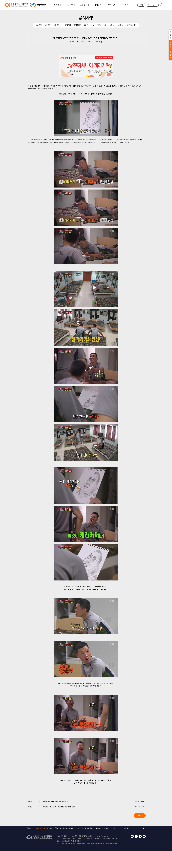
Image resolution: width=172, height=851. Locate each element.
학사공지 (48, 25)
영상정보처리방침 (52, 828)
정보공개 (29, 828)
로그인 (141, 5)
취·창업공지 (67, 25)
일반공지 (39, 25)
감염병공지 (77, 25)
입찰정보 (112, 25)
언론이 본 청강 (102, 25)
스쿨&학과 (84, 5)
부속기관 (111, 5)
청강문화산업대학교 (16, 5)
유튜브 (144, 836)
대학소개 (57, 5)
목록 (139, 815)
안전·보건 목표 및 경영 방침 (83, 828)
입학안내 (71, 5)
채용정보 (121, 25)
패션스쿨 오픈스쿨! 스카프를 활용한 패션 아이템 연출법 (59, 807)
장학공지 (57, 25)
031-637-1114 (66, 836)
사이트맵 (166, 4)
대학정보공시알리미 (66, 828)
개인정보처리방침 (39, 828)
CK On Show (89, 25)
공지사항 (125, 5)
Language (151, 5)
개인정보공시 (131, 25)
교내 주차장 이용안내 (101, 828)
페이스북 (136, 836)
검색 (161, 4)
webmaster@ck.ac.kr (100, 836)
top (167, 846)
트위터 (140, 836)
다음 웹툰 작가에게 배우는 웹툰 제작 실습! (55, 801)
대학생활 (97, 5)
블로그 (132, 836)
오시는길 (112, 828)
